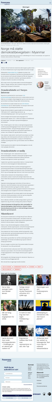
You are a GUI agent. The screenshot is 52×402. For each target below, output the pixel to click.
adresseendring (45, 376)
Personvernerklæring (42, 386)
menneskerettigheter (20, 266)
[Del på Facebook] (2, 62)
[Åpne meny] (50, 3)
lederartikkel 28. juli (13, 72)
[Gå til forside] (24, 2)
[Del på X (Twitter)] (4, 62)
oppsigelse (41, 377)
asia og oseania (7, 266)
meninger (17, 269)
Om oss (30, 367)
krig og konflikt (7, 269)
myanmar (31, 266)
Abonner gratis (40, 374)
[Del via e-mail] (6, 62)
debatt (39, 266)
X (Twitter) (39, 383)
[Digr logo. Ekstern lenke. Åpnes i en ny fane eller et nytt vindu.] (3, 385)
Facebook (39, 380)
